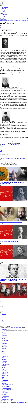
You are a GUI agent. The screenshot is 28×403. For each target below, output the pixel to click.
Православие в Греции (5, 373)
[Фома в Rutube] (3, 316)
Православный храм (4, 345)
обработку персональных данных (10, 158)
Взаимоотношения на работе (6, 364)
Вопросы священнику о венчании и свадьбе (8, 384)
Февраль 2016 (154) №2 (16, 144)
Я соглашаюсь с (5, 157)
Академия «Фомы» (4, 8)
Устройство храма (5, 346)
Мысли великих (5, 370)
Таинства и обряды (4, 390)
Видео (2, 378)
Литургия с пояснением (6, 396)
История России (5, 359)
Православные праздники (11, 20)
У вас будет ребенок (5, 350)
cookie (8, 330)
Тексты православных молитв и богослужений (7, 399)
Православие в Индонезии (6, 375)
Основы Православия (4, 6)
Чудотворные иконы (5, 344)
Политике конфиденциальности (20, 402)
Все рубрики (3, 11)
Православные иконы (4, 342)
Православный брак (5, 363)
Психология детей (5, 348)
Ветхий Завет (4, 333)
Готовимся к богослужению (5, 395)
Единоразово (2, 154)
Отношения (3, 351)
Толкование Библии (5, 336)
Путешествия (3, 353)
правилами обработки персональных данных (16, 327)
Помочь (3, 3)
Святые (19, 20)
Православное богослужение (5, 15)
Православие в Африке (5, 372)
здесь (16, 155)
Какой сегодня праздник (4, 14)
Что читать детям (5, 349)
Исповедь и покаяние (5, 392)
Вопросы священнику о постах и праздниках (8, 341)
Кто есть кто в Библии (5, 334)
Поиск (2, 2)
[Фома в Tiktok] (3, 315)
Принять (26, 402)
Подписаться (8, 326)
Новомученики (26, 20)
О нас (2, 318)
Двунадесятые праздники (6, 339)
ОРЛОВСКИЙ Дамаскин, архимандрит (6, 144)
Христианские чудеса (5, 356)
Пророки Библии (5, 335)
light (0, 25)
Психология (3, 360)
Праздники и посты (4, 379)
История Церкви (5, 358)
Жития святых (22, 20)
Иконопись (4, 366)
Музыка (4, 367)
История (3, 357)
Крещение (4, 391)
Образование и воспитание (5, 352)
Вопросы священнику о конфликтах (7, 387)
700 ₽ (1, 151)
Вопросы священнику (4, 9)
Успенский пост (5, 381)
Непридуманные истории (5, 7)
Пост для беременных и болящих (7, 382)
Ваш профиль (3, 1)
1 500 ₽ (1, 152)
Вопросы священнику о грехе (6, 386)
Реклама (3, 319)
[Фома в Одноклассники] (4, 314)
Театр (3, 369)
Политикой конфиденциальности (22, 158)
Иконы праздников (5, 343)
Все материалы (6, 20)
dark (1, 25)
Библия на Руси (5, 337)
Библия (2, 332)
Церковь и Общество (4, 398)
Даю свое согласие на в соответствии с (13, 158)
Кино (3, 368)
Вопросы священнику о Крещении (7, 388)
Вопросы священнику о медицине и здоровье (8, 389)
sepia (3, 25)
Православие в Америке (6, 371)
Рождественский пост (5, 380)
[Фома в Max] (2, 317)
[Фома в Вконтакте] (3, 313)
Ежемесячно (6, 154)
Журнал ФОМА (2, 20)
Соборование (4, 394)
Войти (5, 19)
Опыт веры (4, 355)
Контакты (3, 320)
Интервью (3, 376)
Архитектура (4, 365)
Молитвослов (3, 10)
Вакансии (3, 321)
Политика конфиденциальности (5, 329)
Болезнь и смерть (5, 361)
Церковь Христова (4, 397)
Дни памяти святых (16, 20)
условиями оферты (7, 157)
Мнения (3, 377)
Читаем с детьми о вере (4, 16)
